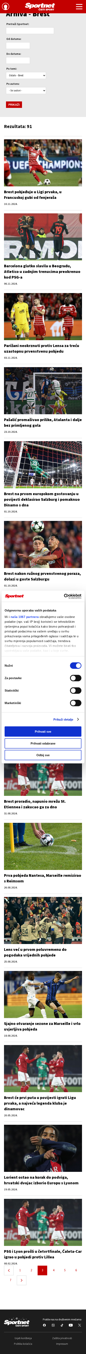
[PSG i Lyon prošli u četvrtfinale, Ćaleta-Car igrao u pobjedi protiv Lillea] (43, 1222)
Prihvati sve (43, 731)
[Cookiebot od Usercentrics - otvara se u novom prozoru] (63, 596)
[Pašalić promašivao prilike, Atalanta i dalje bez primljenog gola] (43, 390)
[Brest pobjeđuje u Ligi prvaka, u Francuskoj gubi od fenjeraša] (43, 162)
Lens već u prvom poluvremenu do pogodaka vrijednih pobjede (35, 952)
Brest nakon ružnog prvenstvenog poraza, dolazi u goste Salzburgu (42, 576)
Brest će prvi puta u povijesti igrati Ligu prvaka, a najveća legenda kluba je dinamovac (40, 1103)
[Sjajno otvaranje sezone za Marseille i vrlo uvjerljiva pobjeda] (43, 994)
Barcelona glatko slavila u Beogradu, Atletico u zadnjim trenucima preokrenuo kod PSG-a (42, 271)
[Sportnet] (40, 6)
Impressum (62, 1344)
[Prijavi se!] (5, 7)
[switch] (75, 678)
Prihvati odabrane (43, 743)
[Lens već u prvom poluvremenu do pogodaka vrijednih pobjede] (43, 920)
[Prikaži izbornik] (79, 7)
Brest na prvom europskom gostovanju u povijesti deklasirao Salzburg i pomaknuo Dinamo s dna (42, 499)
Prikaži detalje (63, 719)
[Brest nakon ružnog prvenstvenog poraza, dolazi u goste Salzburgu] (43, 544)
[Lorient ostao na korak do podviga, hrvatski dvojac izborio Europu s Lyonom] (43, 1148)
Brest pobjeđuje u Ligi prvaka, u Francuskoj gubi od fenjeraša (33, 194)
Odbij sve (43, 755)
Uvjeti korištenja (23, 1338)
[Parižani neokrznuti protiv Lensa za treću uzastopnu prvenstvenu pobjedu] (43, 316)
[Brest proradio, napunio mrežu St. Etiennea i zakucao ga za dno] (43, 772)
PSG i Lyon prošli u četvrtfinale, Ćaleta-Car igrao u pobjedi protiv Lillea (43, 1254)
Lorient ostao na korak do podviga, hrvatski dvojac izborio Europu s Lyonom (41, 1180)
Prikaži (14, 104)
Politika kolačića (23, 1344)
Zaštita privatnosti (62, 1338)
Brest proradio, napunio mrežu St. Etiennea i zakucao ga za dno (35, 804)
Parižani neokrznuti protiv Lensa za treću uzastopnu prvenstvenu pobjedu (41, 348)
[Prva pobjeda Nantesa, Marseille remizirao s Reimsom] (43, 846)
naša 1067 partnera (25, 616)
